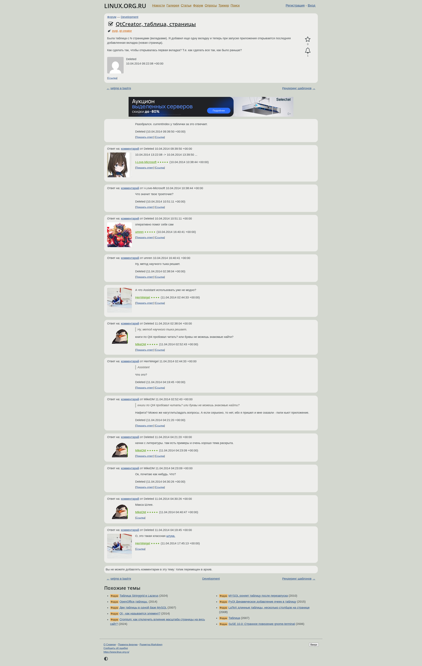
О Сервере (110, 644)
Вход (311, 5)
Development (129, 17)
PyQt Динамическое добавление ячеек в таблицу (262, 601)
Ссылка (112, 78)
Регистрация (295, 5)
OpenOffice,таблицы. (134, 601)
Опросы (211, 5)
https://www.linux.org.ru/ (116, 651)
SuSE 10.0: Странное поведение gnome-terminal (261, 624)
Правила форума (127, 644)
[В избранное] (308, 39)
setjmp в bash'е (120, 88)
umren (139, 232)
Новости (158, 5)
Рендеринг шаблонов (297, 88)
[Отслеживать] (308, 50)
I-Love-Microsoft (145, 162)
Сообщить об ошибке (116, 648)
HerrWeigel (142, 297)
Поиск (235, 5)
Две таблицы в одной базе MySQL (143, 607)
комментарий (130, 148)
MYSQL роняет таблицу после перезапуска (258, 595)
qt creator (125, 31)
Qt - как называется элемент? (140, 613)
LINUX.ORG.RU (125, 6)
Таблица (234, 618)
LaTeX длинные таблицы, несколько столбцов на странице (269, 607)
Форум (198, 5)
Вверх (313, 644)
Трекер (223, 5)
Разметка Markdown (151, 644)
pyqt (115, 31)
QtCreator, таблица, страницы (156, 23)
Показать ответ (144, 137)
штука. (170, 536)
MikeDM (140, 344)
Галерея (172, 5)
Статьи (186, 5)
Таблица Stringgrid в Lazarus (139, 595)
